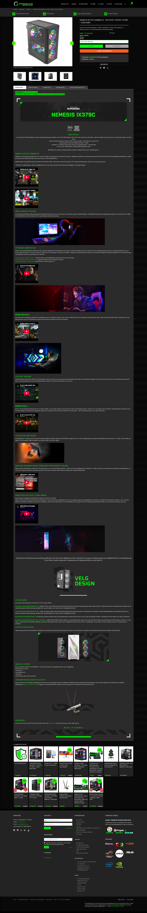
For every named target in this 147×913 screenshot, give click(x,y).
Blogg (55, 899)
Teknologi (79, 834)
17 (52, 82)
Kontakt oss (79, 843)
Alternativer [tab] (46, 87)
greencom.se (81, 887)
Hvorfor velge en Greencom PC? (86, 862)
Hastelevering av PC (83, 866)
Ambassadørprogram (83, 878)
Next (72, 43)
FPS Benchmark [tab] (60, 87)
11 (44, 82)
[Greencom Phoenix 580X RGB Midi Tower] (42, 41)
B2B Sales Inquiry (82, 880)
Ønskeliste (117, 46)
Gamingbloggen (81, 830)
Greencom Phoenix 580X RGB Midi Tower (27, 611)
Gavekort (78, 824)
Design (82, 38)
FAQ (77, 851)
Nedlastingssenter (82, 870)
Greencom (48, 857)
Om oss (78, 826)
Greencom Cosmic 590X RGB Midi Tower (27, 606)
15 (49, 82)
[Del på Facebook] (104, 68)
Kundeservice (52, 723)
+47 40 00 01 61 (21, 822)
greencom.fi (81, 891)
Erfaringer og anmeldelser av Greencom (88, 828)
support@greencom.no (22, 824)
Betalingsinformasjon (83, 868)
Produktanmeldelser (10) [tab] (77, 87)
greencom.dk (81, 889)
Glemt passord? (69, 828)
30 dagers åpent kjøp (82, 845)
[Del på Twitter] (100, 68)
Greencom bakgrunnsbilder (84, 832)
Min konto (79, 820)
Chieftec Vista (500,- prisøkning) (25, 627)
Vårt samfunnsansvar (82, 853)
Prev (14, 43)
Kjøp (92, 46)
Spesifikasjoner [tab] (32, 87)
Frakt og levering (81, 849)
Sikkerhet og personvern (37, 899)
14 (48, 82)
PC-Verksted (81, 864)
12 (45, 82)
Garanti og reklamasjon (83, 847)
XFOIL (79, 884)
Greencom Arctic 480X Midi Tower (25, 616)
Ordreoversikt (80, 822)
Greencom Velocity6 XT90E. (31, 684)
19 (55, 82)
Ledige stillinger (82, 883)
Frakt (15, 899)
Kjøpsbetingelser (23, 899)
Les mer (70, 847)
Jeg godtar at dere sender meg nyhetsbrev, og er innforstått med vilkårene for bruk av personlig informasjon (57, 843)
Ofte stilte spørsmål (64, 899)
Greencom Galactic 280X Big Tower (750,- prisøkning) (30, 620)
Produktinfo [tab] (19, 87)
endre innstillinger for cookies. (117, 906)
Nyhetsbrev (48, 899)
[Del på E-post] (107, 68)
